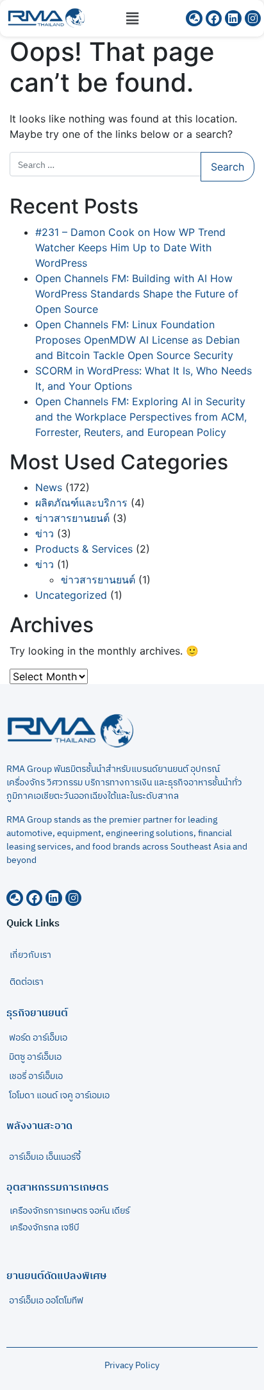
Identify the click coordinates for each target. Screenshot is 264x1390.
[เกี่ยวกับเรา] (132, 955)
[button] (132, 18)
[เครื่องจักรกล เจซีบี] (132, 1231)
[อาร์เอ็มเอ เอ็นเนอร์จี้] (132, 1157)
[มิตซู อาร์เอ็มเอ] (132, 1060)
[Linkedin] (53, 898)
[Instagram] (73, 898)
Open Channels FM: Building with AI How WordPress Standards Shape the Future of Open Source (136, 293)
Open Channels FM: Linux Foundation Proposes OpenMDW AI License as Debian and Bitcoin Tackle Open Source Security (137, 340)
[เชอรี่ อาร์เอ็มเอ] (132, 1079)
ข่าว (44, 533)
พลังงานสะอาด (39, 1126)
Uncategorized (71, 595)
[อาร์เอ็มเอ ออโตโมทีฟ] (132, 1304)
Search (227, 166)
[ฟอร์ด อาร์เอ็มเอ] (132, 1041)
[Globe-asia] (14, 898)
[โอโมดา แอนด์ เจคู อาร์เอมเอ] (132, 1099)
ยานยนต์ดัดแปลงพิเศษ (56, 1276)
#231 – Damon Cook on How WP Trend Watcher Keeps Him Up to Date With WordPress (130, 247)
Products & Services (84, 548)
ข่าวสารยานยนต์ (72, 518)
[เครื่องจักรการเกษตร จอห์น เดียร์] (132, 1214)
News (48, 487)
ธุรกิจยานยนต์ (37, 1013)
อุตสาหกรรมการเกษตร (57, 1187)
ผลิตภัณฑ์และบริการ (81, 502)
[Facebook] (34, 898)
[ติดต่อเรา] (132, 982)
